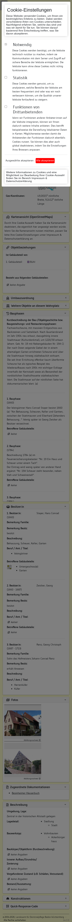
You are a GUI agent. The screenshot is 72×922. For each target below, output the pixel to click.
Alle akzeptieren (45, 160)
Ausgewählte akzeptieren (20, 160)
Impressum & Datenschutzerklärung (26, 180)
